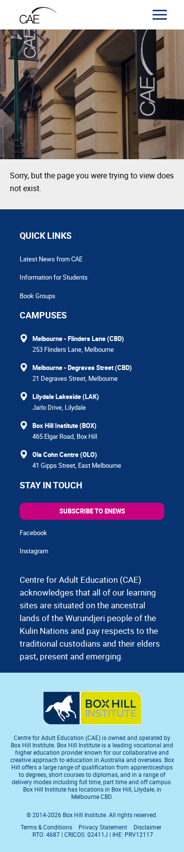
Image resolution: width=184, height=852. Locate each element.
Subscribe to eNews (92, 511)
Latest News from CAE (51, 259)
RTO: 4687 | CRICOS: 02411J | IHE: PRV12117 (93, 834)
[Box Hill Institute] (92, 721)
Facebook (33, 532)
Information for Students (54, 277)
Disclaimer (147, 827)
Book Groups (37, 295)
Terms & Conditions (46, 827)
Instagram (34, 550)
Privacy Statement (103, 827)
